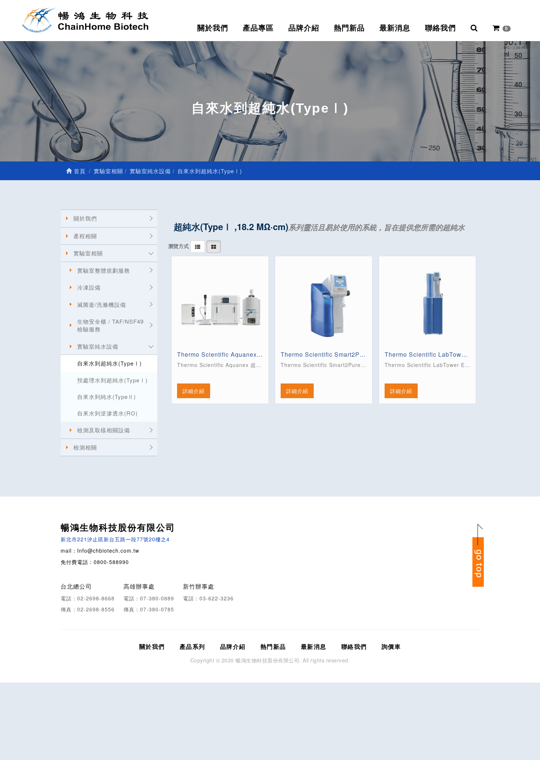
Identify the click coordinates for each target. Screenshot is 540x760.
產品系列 (192, 646)
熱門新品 (349, 28)
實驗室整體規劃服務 (103, 270)
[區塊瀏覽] (213, 245)
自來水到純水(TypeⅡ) (106, 396)
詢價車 (391, 646)
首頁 (79, 171)
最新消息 (394, 28)
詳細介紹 (194, 390)
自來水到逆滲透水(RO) (107, 413)
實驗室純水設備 (97, 346)
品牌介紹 (303, 28)
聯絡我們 (440, 28)
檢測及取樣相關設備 (103, 430)
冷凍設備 (89, 287)
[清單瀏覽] (197, 245)
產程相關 (85, 236)
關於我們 (212, 28)
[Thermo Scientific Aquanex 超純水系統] (220, 305)
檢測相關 (85, 447)
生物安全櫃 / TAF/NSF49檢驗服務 (110, 325)
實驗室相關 (88, 253)
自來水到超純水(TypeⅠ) (109, 363)
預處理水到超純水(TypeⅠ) (112, 380)
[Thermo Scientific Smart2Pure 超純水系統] (324, 305)
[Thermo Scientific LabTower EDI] (428, 305)
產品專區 (258, 28)
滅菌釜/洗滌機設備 (101, 304)
